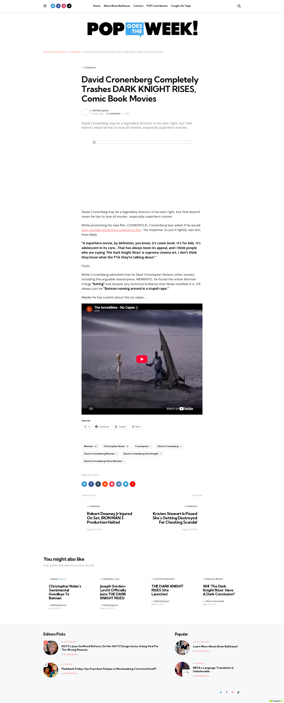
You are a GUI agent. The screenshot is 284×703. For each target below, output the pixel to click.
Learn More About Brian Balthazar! (215, 646)
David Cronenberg (169, 446)
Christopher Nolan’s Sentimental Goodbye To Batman (65, 592)
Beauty (62, 579)
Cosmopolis (143, 446)
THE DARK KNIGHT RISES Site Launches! (167, 590)
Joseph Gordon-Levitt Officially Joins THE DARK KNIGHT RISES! (113, 592)
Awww (54, 579)
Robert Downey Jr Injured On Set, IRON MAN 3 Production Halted (109, 518)
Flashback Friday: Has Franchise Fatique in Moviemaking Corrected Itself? (108, 668)
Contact (138, 5)
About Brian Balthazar (117, 5)
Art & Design (70, 641)
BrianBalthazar (71, 654)
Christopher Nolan (116, 446)
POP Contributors (157, 5)
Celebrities (90, 67)
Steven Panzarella (215, 601)
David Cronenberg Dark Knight (142, 453)
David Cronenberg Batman (100, 453)
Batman (90, 446)
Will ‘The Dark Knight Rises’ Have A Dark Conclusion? (219, 590)
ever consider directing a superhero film (111, 230)
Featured (210, 579)
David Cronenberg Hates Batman (104, 461)
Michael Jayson (101, 110)
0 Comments (114, 113)
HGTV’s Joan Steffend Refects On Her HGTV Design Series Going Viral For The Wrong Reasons (109, 648)
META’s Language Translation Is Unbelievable (213, 669)
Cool (116, 579)
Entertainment (167, 579)
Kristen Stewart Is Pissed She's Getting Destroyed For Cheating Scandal (175, 518)
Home (96, 5)
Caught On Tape (181, 5)
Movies (219, 579)
